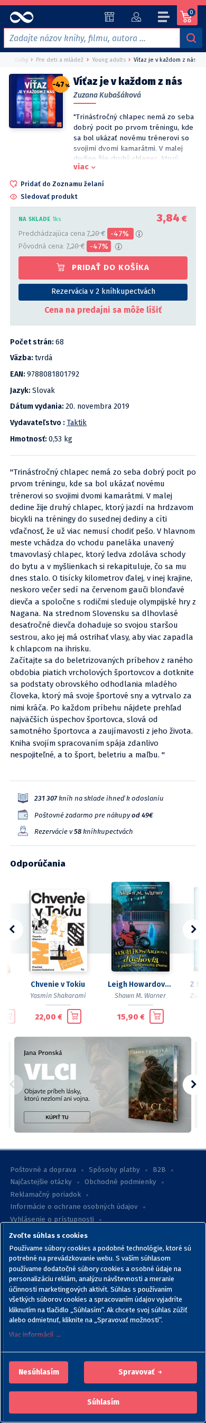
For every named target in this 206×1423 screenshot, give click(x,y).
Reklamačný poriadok (45, 1194)
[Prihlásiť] (136, 17)
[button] (39, 1372)
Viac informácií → (35, 1335)
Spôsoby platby (114, 1170)
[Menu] (164, 18)
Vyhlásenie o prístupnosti (52, 1219)
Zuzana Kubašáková (107, 95)
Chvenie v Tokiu (58, 984)
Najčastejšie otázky (41, 1182)
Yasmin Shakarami (58, 995)
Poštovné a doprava (43, 1170)
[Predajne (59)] (109, 17)
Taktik (77, 422)
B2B (159, 1170)
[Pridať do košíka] (8, 1016)
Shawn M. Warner (140, 995)
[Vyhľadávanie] (191, 38)
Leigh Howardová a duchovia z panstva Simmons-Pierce (140, 984)
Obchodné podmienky (120, 1182)
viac (81, 166)
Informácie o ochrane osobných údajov (74, 1207)
